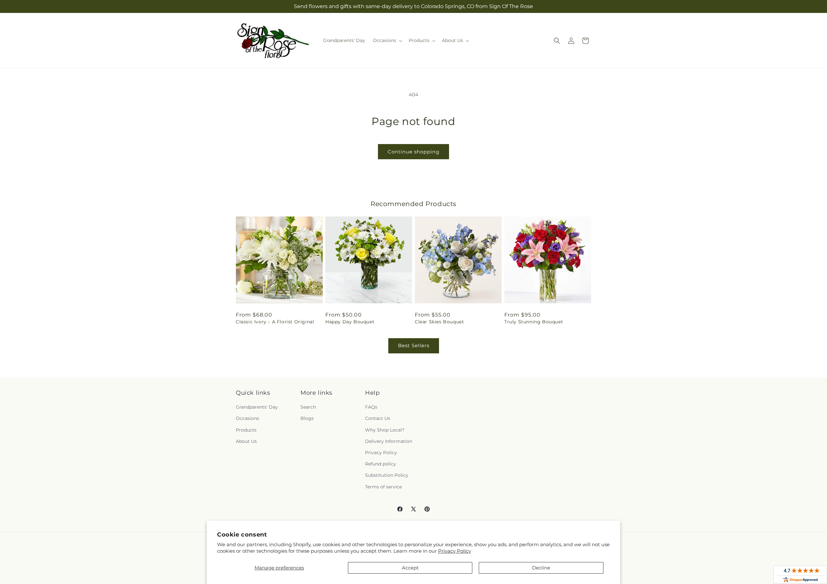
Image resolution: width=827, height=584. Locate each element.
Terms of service (383, 487)
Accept (410, 568)
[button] (387, 40)
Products (246, 430)
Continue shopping (413, 152)
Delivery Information (388, 441)
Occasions (247, 418)
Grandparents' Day (257, 407)
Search (308, 407)
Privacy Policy (454, 551)
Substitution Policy (386, 475)
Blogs (307, 418)
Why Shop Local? (384, 430)
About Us (246, 441)
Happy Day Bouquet (349, 322)
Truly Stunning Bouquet (533, 322)
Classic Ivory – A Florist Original (275, 322)
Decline (541, 568)
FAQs (371, 407)
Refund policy (380, 464)
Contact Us (377, 418)
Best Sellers (413, 345)
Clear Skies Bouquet (439, 322)
